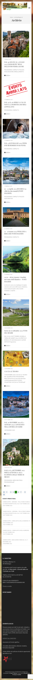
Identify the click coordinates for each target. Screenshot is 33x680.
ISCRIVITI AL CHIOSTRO (9, 638)
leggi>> (8, 75)
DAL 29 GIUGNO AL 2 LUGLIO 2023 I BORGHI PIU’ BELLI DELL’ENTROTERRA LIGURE (14, 64)
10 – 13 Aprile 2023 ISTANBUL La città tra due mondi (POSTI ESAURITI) (15, 191)
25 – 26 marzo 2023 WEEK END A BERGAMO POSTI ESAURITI (15, 232)
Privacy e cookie (7, 586)
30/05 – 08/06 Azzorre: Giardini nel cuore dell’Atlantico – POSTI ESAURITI (15, 279)
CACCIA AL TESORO (11, 371)
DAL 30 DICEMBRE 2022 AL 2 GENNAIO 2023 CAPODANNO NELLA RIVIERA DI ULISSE (14, 424)
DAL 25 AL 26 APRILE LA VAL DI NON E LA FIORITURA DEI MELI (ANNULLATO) (15, 104)
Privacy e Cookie (16, 674)
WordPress (27, 673)
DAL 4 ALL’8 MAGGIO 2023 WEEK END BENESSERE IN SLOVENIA (15, 144)
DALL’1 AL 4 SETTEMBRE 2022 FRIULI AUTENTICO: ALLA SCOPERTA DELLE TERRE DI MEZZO (14, 473)
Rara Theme (13, 673)
